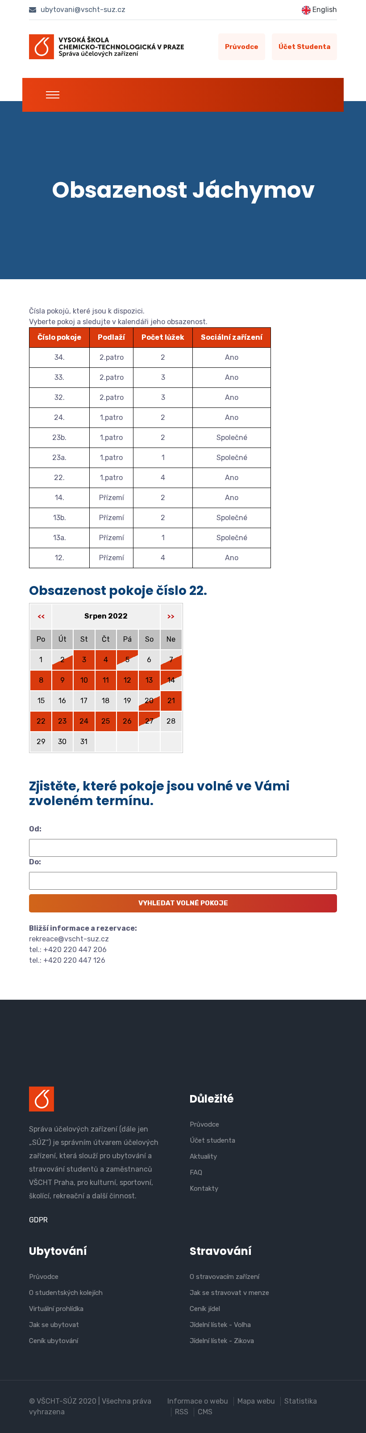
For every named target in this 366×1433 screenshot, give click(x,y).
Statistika (300, 1401)
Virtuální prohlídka (56, 1309)
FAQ (196, 1172)
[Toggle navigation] (52, 95)
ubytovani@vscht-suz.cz (82, 9)
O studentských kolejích (66, 1293)
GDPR (38, 1220)
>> (171, 616)
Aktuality (203, 1156)
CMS (205, 1412)
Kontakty (204, 1189)
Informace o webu (197, 1401)
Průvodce (241, 47)
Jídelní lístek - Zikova (222, 1341)
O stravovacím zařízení (224, 1277)
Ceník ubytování (53, 1341)
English (324, 9)
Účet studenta (304, 47)
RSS (181, 1412)
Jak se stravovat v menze (229, 1293)
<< (41, 616)
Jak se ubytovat (54, 1325)
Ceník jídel (205, 1309)
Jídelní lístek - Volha (220, 1325)
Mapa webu (256, 1401)
